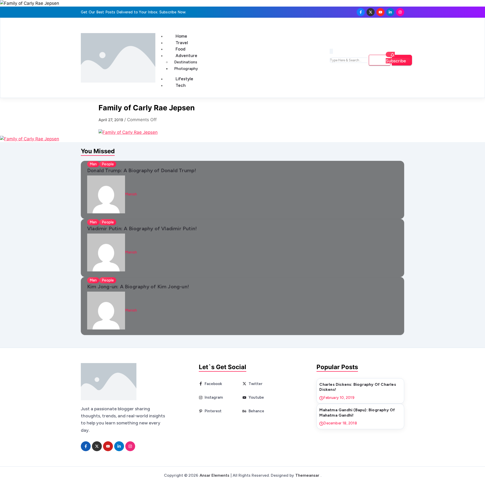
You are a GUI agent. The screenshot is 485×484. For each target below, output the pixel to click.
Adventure (186, 55)
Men (93, 164)
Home (181, 36)
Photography (186, 68)
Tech (181, 85)
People (108, 164)
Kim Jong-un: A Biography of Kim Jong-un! (138, 287)
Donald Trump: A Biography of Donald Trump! (141, 170)
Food (180, 49)
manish (131, 194)
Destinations (185, 62)
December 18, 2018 (340, 423)
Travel (182, 42)
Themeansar (307, 475)
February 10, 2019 (338, 397)
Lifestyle (184, 78)
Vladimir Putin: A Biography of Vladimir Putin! (142, 228)
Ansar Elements (214, 475)
